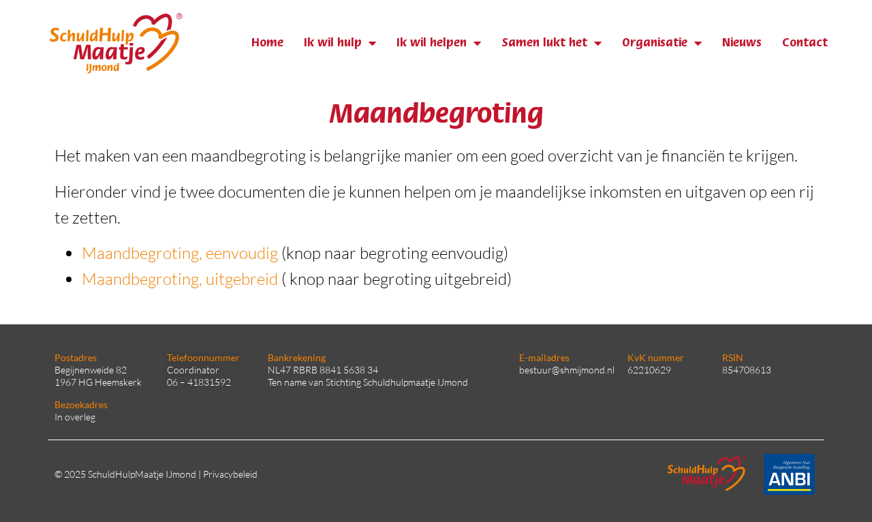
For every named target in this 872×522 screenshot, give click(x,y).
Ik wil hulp (333, 42)
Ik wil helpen (431, 42)
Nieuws (742, 42)
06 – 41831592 (199, 382)
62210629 (649, 369)
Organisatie (654, 42)
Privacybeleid (230, 474)
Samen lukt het (544, 42)
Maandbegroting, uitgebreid (180, 278)
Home (267, 42)
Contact (805, 42)
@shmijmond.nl (583, 369)
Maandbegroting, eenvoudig (180, 253)
